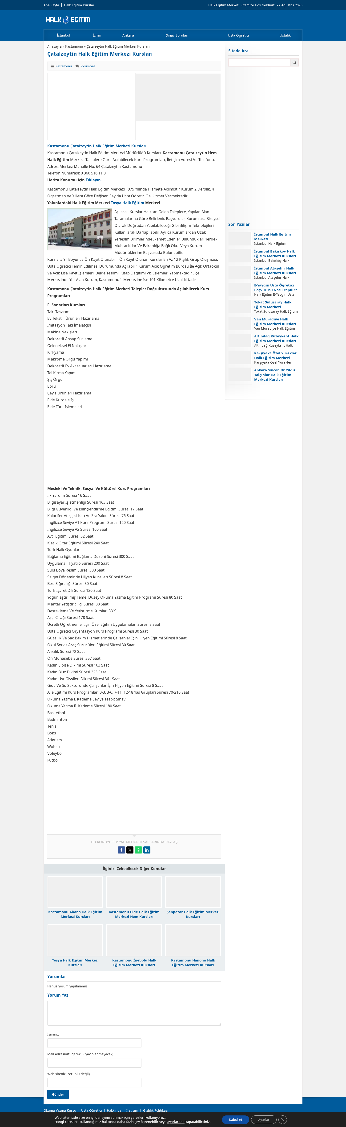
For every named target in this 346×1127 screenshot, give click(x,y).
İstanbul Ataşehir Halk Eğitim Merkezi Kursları (275, 270)
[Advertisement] (90, 107)
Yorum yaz (87, 66)
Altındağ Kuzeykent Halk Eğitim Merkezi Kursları (276, 338)
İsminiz (53, 1034)
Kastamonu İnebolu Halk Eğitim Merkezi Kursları (134, 962)
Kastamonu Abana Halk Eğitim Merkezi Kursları (75, 914)
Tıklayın (93, 179)
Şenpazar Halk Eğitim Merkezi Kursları (193, 914)
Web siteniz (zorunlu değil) (68, 1074)
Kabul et (235, 1119)
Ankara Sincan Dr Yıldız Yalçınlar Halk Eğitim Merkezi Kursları (274, 375)
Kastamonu (74, 46)
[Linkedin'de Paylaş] (146, 850)
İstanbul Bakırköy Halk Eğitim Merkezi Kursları (275, 253)
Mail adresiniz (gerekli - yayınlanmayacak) (80, 1054)
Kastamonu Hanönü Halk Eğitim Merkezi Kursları (193, 962)
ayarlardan (176, 1122)
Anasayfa (54, 46)
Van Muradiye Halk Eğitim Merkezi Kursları (275, 321)
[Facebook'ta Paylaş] (121, 850)
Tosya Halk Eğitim (127, 202)
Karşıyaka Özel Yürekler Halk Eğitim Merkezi (275, 355)
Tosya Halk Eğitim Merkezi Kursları (75, 962)
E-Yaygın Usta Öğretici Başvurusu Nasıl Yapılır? (275, 287)
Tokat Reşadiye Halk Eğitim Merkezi (272, 389)
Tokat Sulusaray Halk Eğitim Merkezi (272, 304)
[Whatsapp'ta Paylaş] (138, 850)
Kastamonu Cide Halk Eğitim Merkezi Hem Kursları (134, 914)
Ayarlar (264, 1119)
